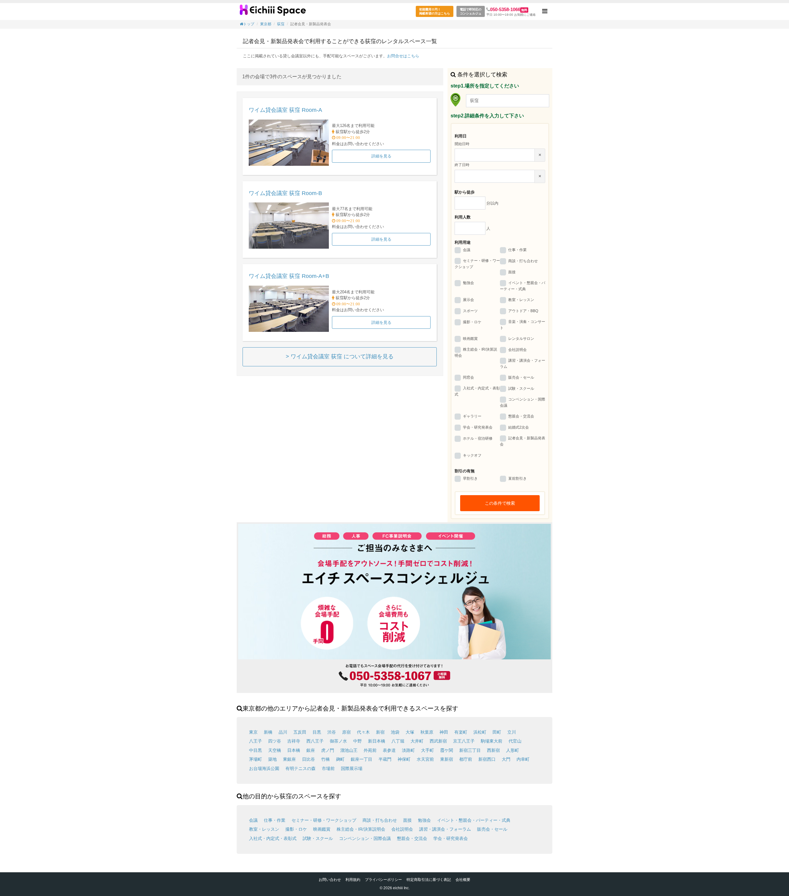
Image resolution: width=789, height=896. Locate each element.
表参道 (389, 750)
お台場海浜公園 (264, 768)
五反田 (299, 732)
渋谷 (331, 732)
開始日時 (462, 144)
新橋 (268, 732)
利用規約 (352, 880)
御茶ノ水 (338, 741)
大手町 (427, 750)
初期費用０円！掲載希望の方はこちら (434, 11)
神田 (443, 732)
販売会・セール (521, 377)
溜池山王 (349, 750)
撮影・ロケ (472, 322)
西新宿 (493, 750)
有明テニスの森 (300, 768)
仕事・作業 (517, 250)
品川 (283, 732)
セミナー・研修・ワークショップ (477, 264)
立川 (511, 732)
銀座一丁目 (361, 759)
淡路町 (408, 750)
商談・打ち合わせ (523, 261)
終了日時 (462, 165)
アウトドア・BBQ (523, 311)
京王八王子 (464, 741)
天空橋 (274, 750)
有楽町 (460, 732)
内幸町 (523, 759)
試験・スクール (521, 388)
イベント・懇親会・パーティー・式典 (522, 286)
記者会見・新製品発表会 (522, 441)
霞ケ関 (446, 750)
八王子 (255, 741)
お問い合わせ (330, 880)
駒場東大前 (491, 741)
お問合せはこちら (403, 56)
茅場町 (255, 759)
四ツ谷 (274, 741)
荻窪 (280, 24)
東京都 (265, 24)
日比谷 (308, 759)
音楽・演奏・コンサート (522, 325)
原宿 (346, 732)
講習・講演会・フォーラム (522, 363)
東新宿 (446, 759)
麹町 (340, 759)
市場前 (328, 768)
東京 (253, 732)
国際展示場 (351, 768)
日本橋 (293, 750)
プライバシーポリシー (383, 880)
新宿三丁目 (470, 750)
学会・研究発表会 (478, 427)
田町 (497, 732)
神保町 (404, 759)
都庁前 (465, 759)
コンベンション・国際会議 (522, 402)
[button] (544, 11)
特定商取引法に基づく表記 (429, 880)
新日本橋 (376, 741)
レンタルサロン (521, 338)
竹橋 (325, 759)
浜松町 (479, 732)
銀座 (310, 750)
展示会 (468, 300)
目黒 (317, 732)
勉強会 (468, 283)
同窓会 (468, 377)
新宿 (380, 732)
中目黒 (255, 750)
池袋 (395, 732)
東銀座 (289, 759)
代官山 (515, 741)
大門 (506, 759)
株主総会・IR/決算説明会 (476, 352)
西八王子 (315, 741)
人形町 (512, 750)
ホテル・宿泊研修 (478, 438)
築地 (272, 759)
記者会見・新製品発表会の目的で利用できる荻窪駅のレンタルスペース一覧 (273, 12)
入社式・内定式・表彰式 (477, 391)
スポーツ (470, 311)
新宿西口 (487, 759)
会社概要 (463, 880)
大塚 (410, 732)
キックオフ (472, 455)
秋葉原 (426, 732)
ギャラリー (472, 416)
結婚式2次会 (518, 427)
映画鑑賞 (470, 338)
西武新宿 (438, 741)
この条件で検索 (500, 503)
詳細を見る (381, 156)
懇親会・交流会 (521, 416)
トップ (248, 24)
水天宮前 (425, 759)
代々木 (363, 732)
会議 (466, 250)
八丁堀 (397, 741)
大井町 (417, 741)
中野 (357, 741)
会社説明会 (517, 350)
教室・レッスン (521, 300)
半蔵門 (384, 759)
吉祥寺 (293, 741)
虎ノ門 (327, 750)
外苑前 (370, 750)
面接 (512, 272)
